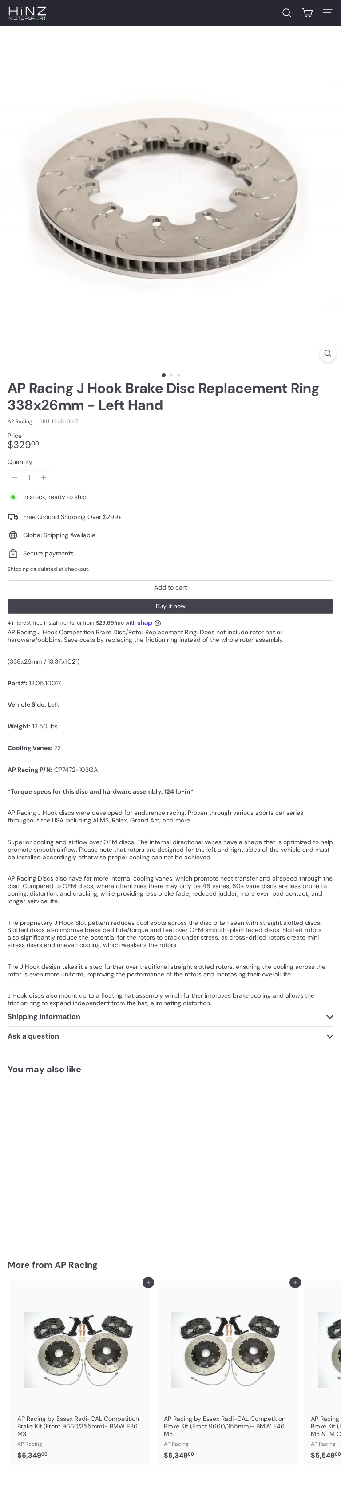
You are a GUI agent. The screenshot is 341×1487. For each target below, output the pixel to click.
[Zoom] (328, 353)
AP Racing (76, 1265)
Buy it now (171, 606)
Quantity (20, 462)
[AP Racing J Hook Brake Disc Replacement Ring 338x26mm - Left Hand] (63, 1161)
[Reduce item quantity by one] (15, 477)
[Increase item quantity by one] (43, 477)
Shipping (18, 569)
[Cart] (307, 13)
